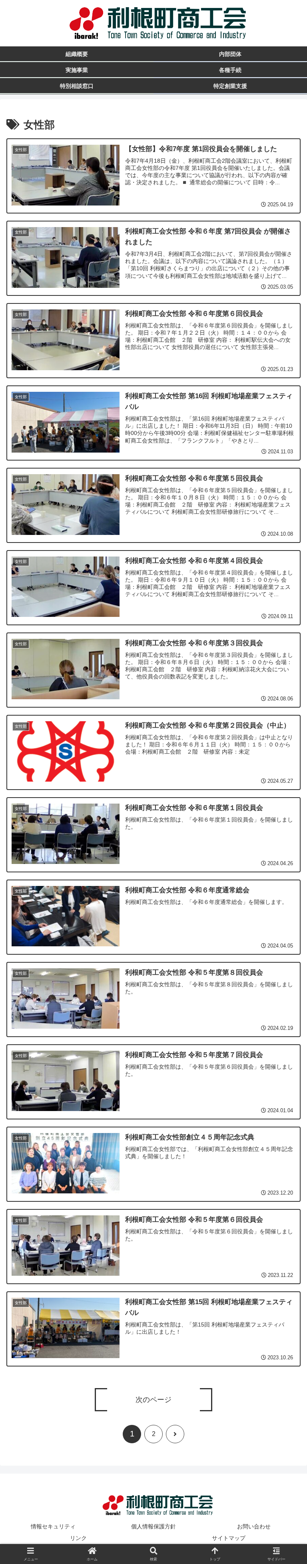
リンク (78, 1538)
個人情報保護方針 (153, 1526)
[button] (283, 1229)
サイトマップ (228, 1538)
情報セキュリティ (53, 1526)
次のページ (153, 1400)
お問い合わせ (254, 1526)
